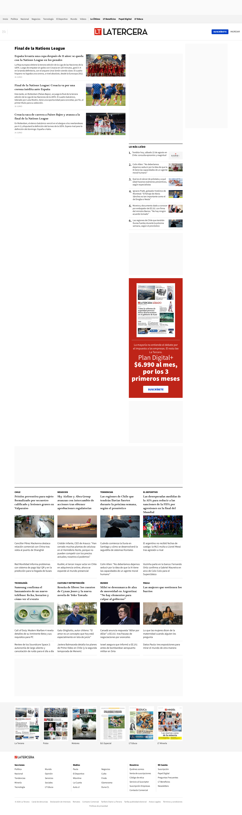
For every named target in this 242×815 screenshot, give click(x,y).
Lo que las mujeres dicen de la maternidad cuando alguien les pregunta (159, 634)
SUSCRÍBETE (156, 389)
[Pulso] (55, 740)
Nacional (25, 18)
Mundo (73, 18)
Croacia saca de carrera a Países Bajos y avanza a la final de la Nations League (47, 116)
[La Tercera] (27, 740)
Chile (17, 492)
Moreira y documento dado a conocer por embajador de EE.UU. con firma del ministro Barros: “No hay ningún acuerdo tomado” (150, 209)
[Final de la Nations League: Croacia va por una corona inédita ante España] (105, 95)
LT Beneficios (109, 18)
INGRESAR (235, 31)
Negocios (36, 18)
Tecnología (48, 18)
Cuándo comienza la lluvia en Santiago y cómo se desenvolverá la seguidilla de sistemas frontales (119, 547)
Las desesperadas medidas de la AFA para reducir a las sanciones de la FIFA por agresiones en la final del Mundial (162, 504)
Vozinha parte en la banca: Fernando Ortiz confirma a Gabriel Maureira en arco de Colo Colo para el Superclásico (162, 569)
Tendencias (106, 492)
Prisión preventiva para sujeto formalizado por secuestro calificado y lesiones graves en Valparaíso (34, 502)
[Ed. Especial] (112, 740)
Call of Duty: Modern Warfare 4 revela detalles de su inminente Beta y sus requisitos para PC (34, 634)
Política (14, 18)
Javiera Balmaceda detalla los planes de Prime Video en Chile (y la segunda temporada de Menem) (77, 648)
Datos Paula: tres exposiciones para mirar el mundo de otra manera (161, 646)
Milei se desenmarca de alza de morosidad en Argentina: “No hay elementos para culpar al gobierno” (118, 593)
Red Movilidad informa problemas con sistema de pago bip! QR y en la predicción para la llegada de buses (33, 567)
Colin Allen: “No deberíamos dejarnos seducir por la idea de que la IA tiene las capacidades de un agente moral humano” (150, 168)
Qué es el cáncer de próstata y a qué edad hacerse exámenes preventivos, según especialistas (150, 182)
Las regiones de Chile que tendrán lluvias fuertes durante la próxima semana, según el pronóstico (148, 223)
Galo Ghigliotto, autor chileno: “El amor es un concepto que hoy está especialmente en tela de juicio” (75, 634)
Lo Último (95, 18)
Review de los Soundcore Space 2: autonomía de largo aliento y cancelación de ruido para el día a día (34, 648)
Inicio (5, 18)
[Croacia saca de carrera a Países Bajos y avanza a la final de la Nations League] (105, 124)
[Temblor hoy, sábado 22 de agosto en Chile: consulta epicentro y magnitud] (176, 155)
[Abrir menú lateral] (4, 32)
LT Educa (138, 18)
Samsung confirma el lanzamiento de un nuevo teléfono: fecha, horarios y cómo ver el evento (32, 593)
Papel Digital (125, 18)
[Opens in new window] (84, 740)
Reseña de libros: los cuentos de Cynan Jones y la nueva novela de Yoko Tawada (76, 591)
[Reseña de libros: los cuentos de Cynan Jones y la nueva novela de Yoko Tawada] (77, 613)
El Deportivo (62, 18)
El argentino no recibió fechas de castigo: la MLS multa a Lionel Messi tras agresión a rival (162, 547)
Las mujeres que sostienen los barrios (162, 589)
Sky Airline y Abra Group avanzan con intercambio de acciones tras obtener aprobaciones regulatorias (75, 502)
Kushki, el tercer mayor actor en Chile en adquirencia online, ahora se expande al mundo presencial (77, 567)
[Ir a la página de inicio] (121, 31)
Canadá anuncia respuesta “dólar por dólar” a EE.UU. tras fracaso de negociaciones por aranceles (119, 634)
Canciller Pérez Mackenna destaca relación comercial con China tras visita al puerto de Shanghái (32, 547)
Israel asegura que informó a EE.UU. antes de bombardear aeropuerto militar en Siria (119, 648)
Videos (83, 18)
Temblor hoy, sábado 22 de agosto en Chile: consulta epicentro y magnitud (149, 154)
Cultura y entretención (70, 583)
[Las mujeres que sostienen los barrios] (163, 613)
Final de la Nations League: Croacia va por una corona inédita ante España (45, 87)
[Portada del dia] (156, 335)
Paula (146, 583)
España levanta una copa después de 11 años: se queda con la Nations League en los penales (49, 58)
